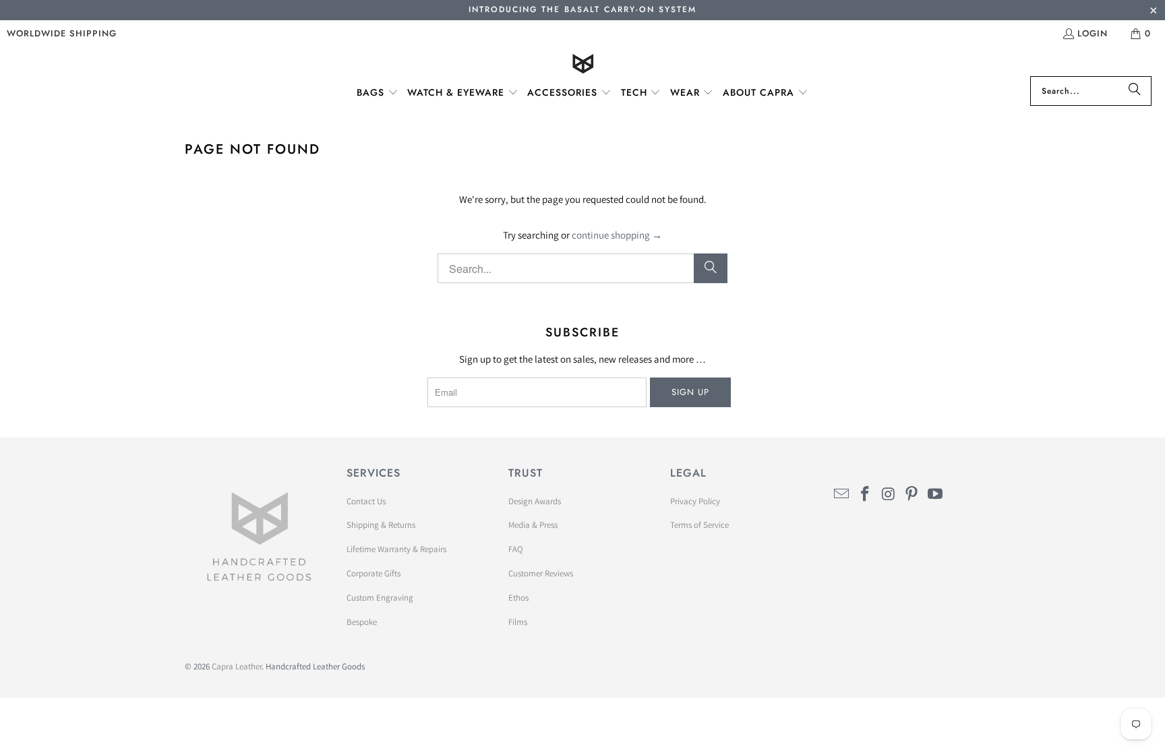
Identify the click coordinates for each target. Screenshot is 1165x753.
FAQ (515, 549)
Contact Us (366, 501)
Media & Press (533, 525)
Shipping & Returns (381, 525)
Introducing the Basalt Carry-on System (582, 9)
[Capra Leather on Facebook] (866, 494)
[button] (377, 93)
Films (517, 622)
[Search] (1135, 91)
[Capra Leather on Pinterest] (912, 494)
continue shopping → (617, 235)
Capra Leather (237, 666)
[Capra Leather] (583, 65)
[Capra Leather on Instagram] (888, 494)
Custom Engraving (380, 597)
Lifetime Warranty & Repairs (396, 549)
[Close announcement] (1153, 12)
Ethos (518, 597)
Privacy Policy (695, 501)
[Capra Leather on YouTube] (936, 494)
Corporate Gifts (373, 573)
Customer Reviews (540, 573)
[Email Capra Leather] (842, 494)
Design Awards (534, 501)
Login (1092, 33)
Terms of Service (699, 525)
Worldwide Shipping (62, 33)
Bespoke (362, 622)
